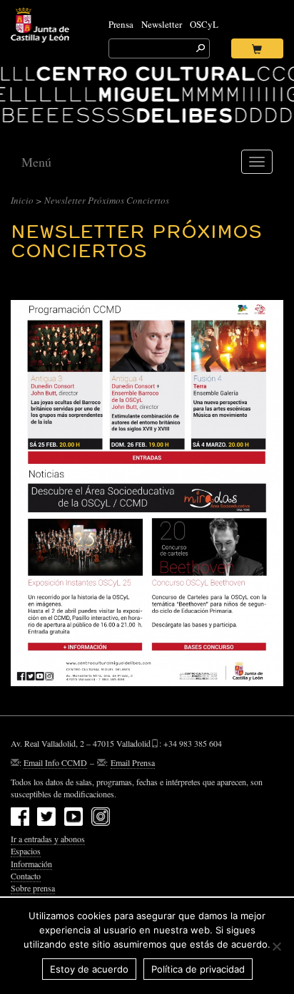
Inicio (22, 200)
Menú (36, 161)
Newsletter (161, 24)
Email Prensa (133, 762)
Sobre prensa (33, 888)
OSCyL (204, 24)
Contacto (26, 875)
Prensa (120, 24)
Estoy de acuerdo (89, 969)
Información (31, 863)
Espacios (26, 850)
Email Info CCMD (55, 762)
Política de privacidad (198, 969)
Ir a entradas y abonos (48, 838)
